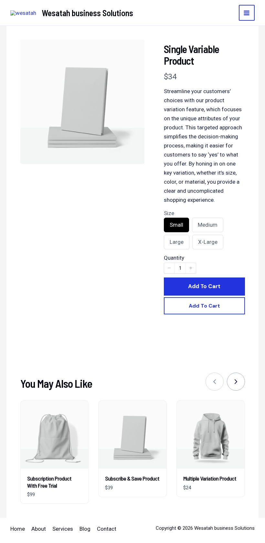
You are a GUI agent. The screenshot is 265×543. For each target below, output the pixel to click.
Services (62, 529)
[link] (236, 382)
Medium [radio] (207, 226)
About (38, 529)
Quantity (174, 258)
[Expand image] (135, 49)
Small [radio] (176, 226)
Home (17, 529)
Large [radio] (176, 243)
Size (169, 213)
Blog (85, 529)
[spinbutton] (180, 268)
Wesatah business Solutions (87, 13)
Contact (106, 529)
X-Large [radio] (207, 243)
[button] (169, 268)
